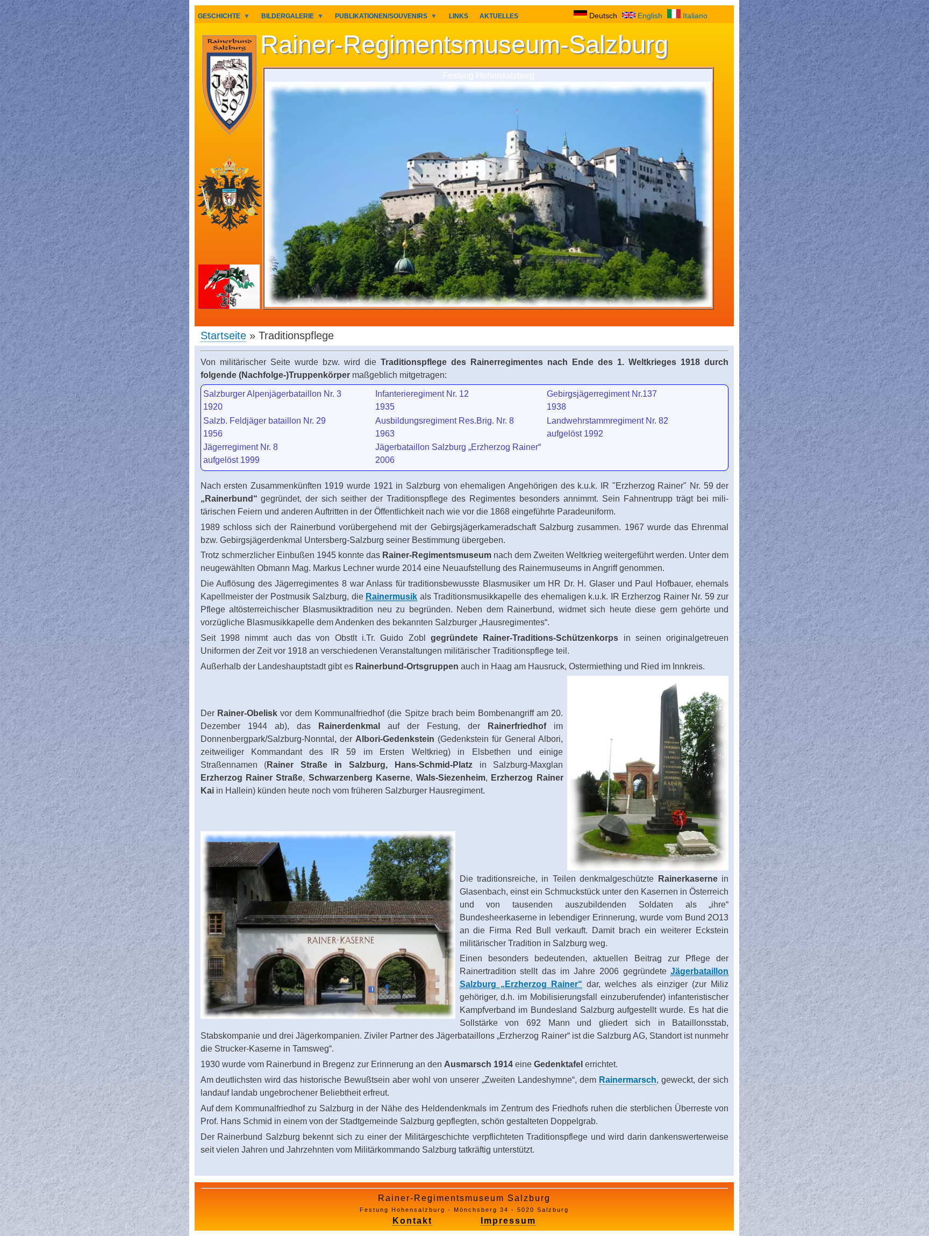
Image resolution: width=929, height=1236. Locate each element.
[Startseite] (229, 87)
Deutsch (603, 15)
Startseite (223, 335)
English (649, 15)
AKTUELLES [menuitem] (499, 16)
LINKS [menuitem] (458, 16)
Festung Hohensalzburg (488, 75)
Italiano (694, 15)
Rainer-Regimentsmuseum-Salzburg (464, 45)
